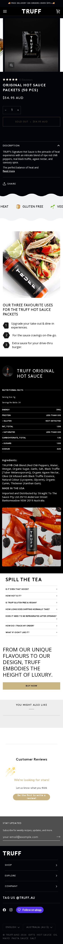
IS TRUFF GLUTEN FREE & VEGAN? (21, 603)
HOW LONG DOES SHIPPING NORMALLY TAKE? (28, 609)
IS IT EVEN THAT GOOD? (17, 589)
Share (11, 183)
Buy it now (31, 134)
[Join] (57, 836)
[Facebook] (4, 909)
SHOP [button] (8, 865)
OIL (55, 935)
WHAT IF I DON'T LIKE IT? (17, 633)
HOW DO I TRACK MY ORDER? (20, 626)
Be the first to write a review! (32, 797)
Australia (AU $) (37, 927)
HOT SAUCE (44, 935)
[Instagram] (11, 909)
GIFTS (31, 935)
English (11, 927)
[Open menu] (8, 11)
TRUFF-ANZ (13, 935)
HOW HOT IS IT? (13, 596)
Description (11, 146)
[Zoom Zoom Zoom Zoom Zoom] (31, 45)
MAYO (6, 938)
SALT (33, 938)
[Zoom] (11, 65)
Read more (9, 171)
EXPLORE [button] (10, 876)
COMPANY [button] (11, 886)
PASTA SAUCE (20, 938)
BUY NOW (31, 686)
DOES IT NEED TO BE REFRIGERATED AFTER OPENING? (31, 616)
